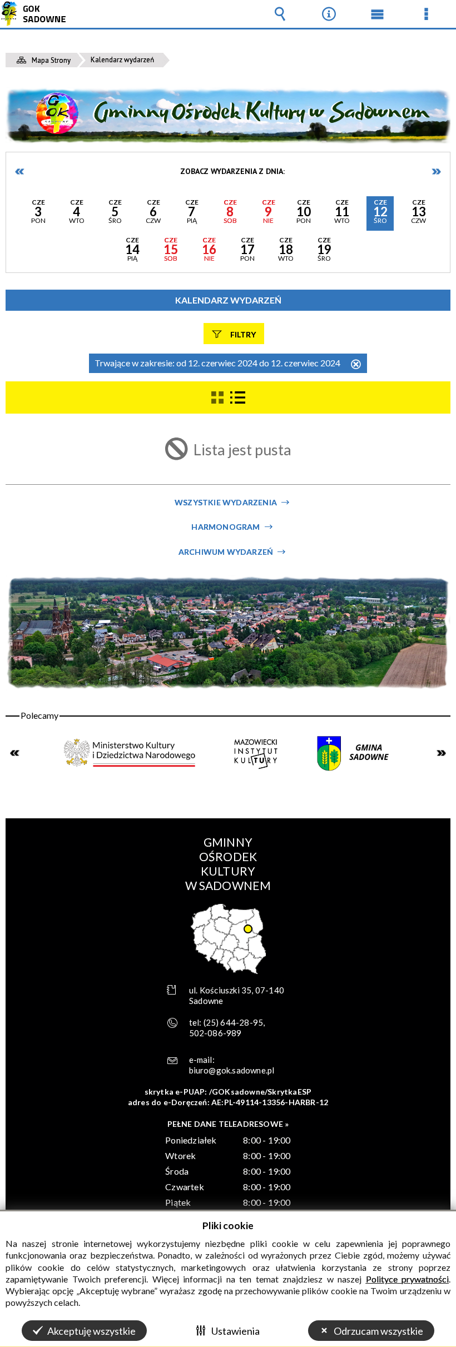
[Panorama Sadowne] (228, 632)
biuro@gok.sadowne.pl (232, 1070)
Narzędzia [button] (328, 14)
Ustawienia (235, 1331)
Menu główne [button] (377, 14)
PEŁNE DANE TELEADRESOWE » (228, 1124)
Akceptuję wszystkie (91, 1331)
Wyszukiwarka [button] (280, 14)
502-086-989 (215, 1033)
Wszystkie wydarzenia (226, 502)
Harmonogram (225, 526)
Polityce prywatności (407, 1279)
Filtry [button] (243, 334)
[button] (38, 213)
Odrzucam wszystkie (378, 1331)
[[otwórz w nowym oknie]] (130, 752)
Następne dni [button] (436, 171)
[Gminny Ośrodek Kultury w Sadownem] (228, 115)
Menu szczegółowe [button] (426, 14)
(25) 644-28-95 (234, 1022)
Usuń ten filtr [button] (355, 365)
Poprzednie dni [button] (20, 171)
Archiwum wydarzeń (226, 551)
